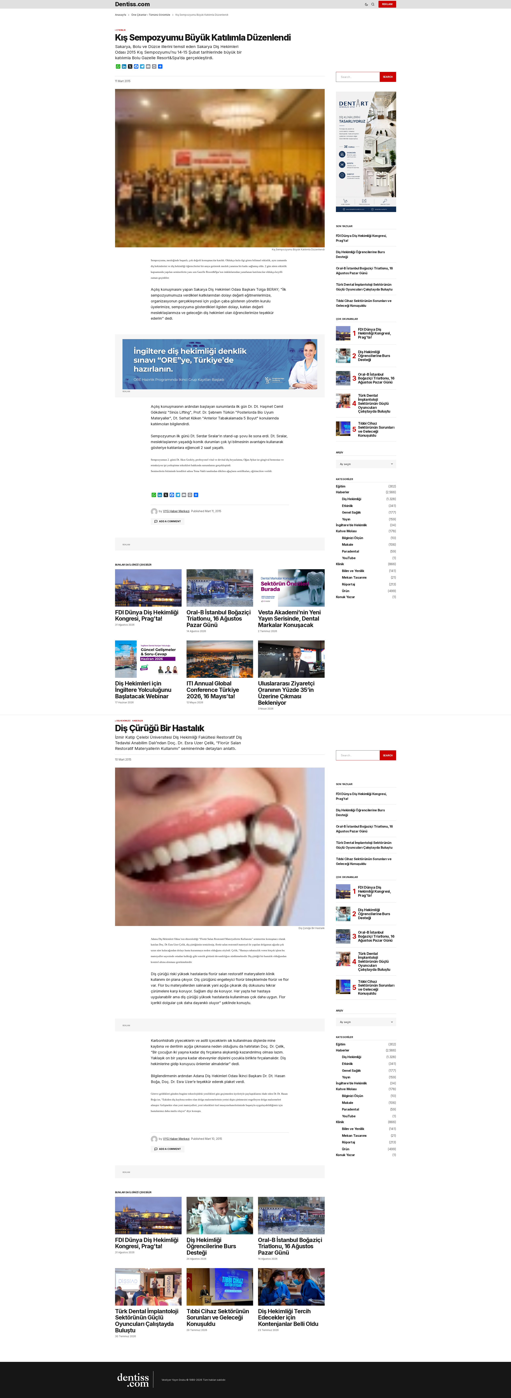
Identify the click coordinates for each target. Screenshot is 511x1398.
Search (388, 76)
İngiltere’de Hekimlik (351, 525)
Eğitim (340, 486)
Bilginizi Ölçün (352, 538)
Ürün (345, 591)
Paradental (350, 551)
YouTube (349, 558)
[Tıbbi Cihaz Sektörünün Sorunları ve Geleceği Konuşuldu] (343, 428)
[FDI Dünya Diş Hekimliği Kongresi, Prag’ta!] (148, 588)
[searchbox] (357, 77)
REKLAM (387, 4)
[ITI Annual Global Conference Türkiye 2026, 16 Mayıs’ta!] (220, 659)
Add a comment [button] (170, 521)
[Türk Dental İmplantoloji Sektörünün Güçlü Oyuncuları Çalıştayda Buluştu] (343, 401)
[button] (366, 4)
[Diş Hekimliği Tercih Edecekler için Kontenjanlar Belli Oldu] (291, 1287)
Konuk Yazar (345, 597)
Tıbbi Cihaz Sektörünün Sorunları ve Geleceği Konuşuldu (376, 429)
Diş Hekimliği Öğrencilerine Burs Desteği (374, 356)
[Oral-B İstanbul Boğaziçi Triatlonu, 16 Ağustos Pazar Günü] (220, 588)
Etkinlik (121, 30)
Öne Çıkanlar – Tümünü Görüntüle (150, 14)
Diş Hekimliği (351, 499)
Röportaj (348, 584)
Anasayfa (120, 14)
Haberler (342, 492)
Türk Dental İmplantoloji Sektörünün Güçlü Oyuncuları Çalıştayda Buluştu (374, 403)
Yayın (346, 519)
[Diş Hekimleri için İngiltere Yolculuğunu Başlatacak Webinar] (148, 659)
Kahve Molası (346, 531)
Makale (347, 545)
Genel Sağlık (351, 512)
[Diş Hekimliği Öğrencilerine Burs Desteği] (343, 356)
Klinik (340, 564)
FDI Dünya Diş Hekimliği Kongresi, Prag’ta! (374, 333)
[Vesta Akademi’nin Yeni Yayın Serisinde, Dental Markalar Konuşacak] (291, 588)
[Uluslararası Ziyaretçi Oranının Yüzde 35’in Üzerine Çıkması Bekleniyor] (291, 659)
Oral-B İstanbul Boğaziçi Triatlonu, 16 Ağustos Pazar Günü (376, 378)
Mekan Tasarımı (354, 577)
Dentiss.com (132, 4)
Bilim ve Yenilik (353, 571)
